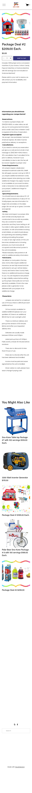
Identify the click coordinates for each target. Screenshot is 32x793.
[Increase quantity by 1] (10, 58)
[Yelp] (14, 724)
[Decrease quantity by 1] (3, 58)
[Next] (27, 26)
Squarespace (20, 767)
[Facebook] (17, 724)
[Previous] (4, 26)
